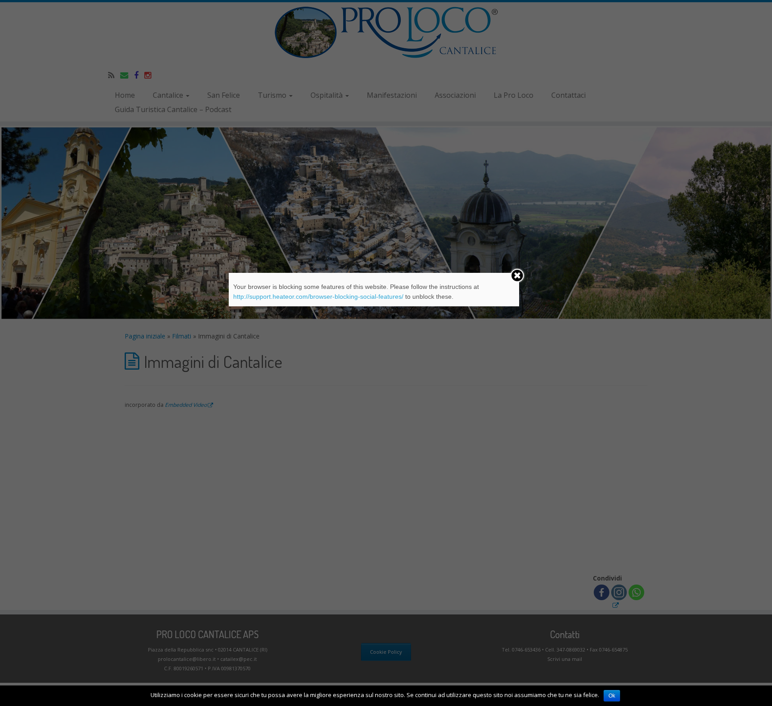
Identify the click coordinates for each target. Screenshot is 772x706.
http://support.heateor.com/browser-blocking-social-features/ (318, 296)
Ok (611, 696)
